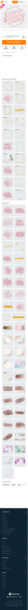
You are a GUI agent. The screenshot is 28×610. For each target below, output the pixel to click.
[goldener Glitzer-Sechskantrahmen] (8, 86)
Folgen (23, 37)
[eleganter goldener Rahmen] (8, 98)
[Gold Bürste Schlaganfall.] (8, 533)
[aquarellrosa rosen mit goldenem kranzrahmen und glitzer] (8, 570)
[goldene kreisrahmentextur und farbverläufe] (8, 170)
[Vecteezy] (2, 2)
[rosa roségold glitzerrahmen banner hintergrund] (8, 291)
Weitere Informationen (7, 55)
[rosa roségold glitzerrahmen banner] (8, 110)
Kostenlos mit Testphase (14, 42)
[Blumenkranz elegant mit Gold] (8, 219)
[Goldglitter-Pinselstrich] (8, 134)
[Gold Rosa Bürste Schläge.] (8, 546)
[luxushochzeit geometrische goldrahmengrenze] (8, 279)
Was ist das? (14, 52)
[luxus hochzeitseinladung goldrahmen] (8, 207)
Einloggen (21, 2)
